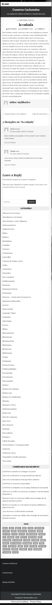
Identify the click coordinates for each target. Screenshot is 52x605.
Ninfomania (7, 353)
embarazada (22, 531)
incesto (23, 537)
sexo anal (33, 546)
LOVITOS (6, 472)
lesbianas (35, 540)
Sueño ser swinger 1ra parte (24, 472)
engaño (39, 531)
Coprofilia (7, 257)
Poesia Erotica (8, 365)
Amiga (5, 528)
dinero (13, 531)
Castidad (6, 245)
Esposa (14, 534)
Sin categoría (8, 425)
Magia (5, 329)
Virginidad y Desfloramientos (14, 457)
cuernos (6, 531)
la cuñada (26, 24)
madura (5, 543)
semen (20, 546)
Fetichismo (7, 293)
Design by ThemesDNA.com (26, 598)
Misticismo (7, 345)
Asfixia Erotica (8, 229)
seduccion (12, 546)
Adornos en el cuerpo (11, 213)
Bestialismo (7, 241)
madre (43, 540)
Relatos (31, 20)
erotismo (6, 534)
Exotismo (6, 285)
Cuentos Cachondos (26, 9)
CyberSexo (7, 269)
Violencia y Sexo (9, 453)
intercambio (17, 540)
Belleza (6, 237)
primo (42, 543)
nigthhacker (12, 29)
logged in (16, 180)
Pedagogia (7, 361)
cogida (30, 528)
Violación (6, 449)
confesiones (39, 528)
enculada (32, 531)
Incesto (6, 305)
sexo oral (42, 546)
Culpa (5, 265)
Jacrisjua (6, 515)
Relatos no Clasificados (12, 397)
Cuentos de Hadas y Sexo (13, 261)
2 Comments (40, 29)
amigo (11, 528)
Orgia (35, 543)
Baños (5, 233)
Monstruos (7, 349)
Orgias (5, 357)
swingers (23, 549)
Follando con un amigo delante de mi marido (30, 488)
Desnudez (7, 273)
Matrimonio (7, 337)
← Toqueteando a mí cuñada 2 (14, 114)
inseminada (7, 540)
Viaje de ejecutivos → (40, 114)
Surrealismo (8, 433)
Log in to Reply (10, 142)
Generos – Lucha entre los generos (17, 297)
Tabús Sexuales (9, 441)
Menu (6, 4)
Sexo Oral (6, 421)
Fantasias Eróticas (10, 289)
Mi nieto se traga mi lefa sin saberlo (26, 476)
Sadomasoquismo (10, 409)
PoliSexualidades (9, 369)
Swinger (15, 549)
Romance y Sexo (9, 405)
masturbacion (16, 543)
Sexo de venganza (10, 417)
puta (4, 546)
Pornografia (7, 373)
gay (4, 537)
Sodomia (6, 429)
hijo (17, 537)
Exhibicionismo (9, 281)
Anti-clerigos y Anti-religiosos (15, 221)
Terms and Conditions (19, 602)
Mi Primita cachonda (25, 511)
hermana (11, 537)
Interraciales (8, 309)
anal (24, 528)
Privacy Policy (35, 602)
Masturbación (8, 333)
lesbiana (27, 540)
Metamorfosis (8, 341)
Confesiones (23, 20)
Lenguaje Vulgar (9, 313)
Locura (5, 325)
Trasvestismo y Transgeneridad (16, 445)
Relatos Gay (7, 393)
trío (30, 549)
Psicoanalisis (8, 381)
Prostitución (8, 377)
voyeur (15, 552)
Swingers (6, 437)
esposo (21, 534)
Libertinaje (7, 321)
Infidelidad (32, 537)
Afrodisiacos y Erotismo (12, 217)
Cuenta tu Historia (9, 563)
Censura (6, 249)
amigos (18, 528)
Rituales (6, 401)
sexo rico (6, 549)
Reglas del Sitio (8, 582)
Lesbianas (7, 317)
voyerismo (7, 552)
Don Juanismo (8, 277)
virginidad (37, 549)
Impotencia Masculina (11, 301)
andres (13, 129)
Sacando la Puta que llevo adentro (25, 480)
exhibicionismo (32, 534)
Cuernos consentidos (21, 484)
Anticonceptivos (9, 225)
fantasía (42, 534)
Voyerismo (7, 461)
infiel (40, 537)
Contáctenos (7, 573)
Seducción (7, 413)
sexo (26, 546)
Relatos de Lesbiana (11, 389)
